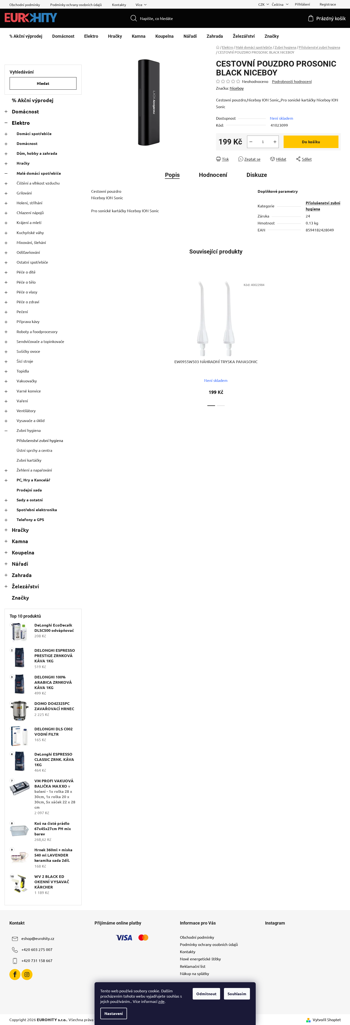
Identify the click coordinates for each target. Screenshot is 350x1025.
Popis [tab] (172, 175)
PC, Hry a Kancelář (33, 479)
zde (161, 1001)
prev (157, 341)
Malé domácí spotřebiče (39, 173)
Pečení (22, 311)
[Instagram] (26, 974)
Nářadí (20, 563)
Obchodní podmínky (24, 4)
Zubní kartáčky (29, 460)
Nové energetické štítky (200, 958)
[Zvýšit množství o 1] (275, 142)
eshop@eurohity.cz (37, 938)
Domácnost (25, 111)
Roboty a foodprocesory (37, 331)
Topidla (23, 370)
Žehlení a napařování (34, 469)
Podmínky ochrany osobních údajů (76, 4)
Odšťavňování (28, 252)
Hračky (23, 163)
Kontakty (119, 4)
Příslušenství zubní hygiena (40, 440)
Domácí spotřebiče (34, 133)
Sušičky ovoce (28, 351)
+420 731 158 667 (36, 960)
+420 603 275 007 (36, 949)
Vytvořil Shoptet (327, 1019)
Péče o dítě (26, 271)
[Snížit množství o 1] (251, 142)
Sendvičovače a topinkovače (40, 341)
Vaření (22, 400)
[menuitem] (26, 36)
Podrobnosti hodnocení (292, 81)
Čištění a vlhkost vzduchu (38, 182)
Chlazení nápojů (30, 212)
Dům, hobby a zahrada (37, 153)
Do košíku (311, 141)
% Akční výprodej (32, 100)
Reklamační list (192, 966)
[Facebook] (14, 974)
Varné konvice (29, 390)
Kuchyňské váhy (30, 232)
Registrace (328, 4)
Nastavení (113, 1013)
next (274, 341)
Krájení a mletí (29, 222)
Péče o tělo (26, 282)
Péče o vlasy (27, 291)
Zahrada (22, 575)
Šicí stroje (25, 361)
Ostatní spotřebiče (32, 262)
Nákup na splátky (194, 973)
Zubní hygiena (29, 430)
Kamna (20, 541)
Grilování (24, 192)
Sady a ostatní (30, 499)
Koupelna (23, 552)
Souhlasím (237, 993)
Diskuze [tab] (257, 175)
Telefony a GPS (30, 519)
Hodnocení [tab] (213, 175)
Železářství (25, 586)
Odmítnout (206, 993)
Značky (20, 597)
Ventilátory (26, 410)
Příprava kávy (28, 321)
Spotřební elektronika (37, 509)
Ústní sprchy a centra (34, 450)
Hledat (43, 83)
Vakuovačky (27, 380)
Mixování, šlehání (31, 242)
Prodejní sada (29, 489)
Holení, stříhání (29, 202)
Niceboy (237, 88)
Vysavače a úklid (31, 420)
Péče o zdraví (28, 301)
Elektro (21, 122)
